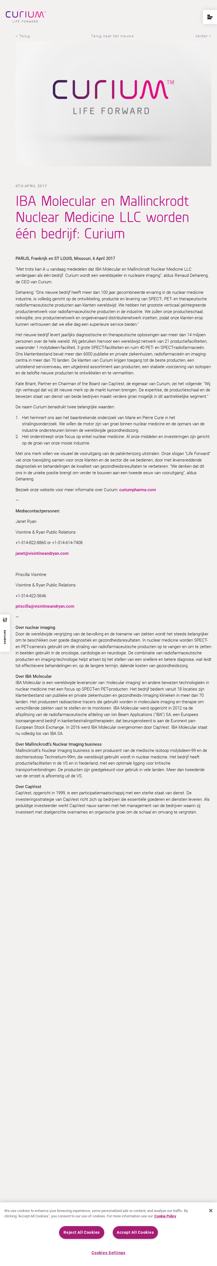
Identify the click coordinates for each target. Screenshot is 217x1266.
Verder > (203, 36)
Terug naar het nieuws (112, 36)
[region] (108, 1234)
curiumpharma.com (137, 489)
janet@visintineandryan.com (42, 553)
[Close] (211, 1210)
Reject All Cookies (82, 1232)
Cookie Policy (165, 1216)
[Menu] (210, 17)
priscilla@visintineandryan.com (45, 606)
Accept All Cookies (135, 1232)
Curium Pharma (26, 17)
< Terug (23, 36)
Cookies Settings (108, 1252)
